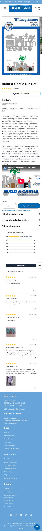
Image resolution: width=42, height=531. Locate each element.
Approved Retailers (10, 423)
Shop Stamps (8, 439)
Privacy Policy (8, 503)
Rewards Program (10, 468)
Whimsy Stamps (17, 523)
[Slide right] (25, 79)
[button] (5, 8)
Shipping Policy (9, 500)
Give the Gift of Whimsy (11, 448)
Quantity (4, 201)
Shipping (4, 103)
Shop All (6, 432)
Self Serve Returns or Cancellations (11, 496)
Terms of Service (9, 507)
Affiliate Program (9, 472)
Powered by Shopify (10, 526)
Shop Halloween (9, 445)
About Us (7, 459)
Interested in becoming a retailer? (16, 420)
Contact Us (7, 488)
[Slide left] (16, 79)
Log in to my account (11, 418)
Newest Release (9, 435)
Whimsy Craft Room (10, 462)
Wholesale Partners (10, 478)
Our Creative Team (10, 465)
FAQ (5, 475)
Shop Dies (7, 442)
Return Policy (8, 492)
